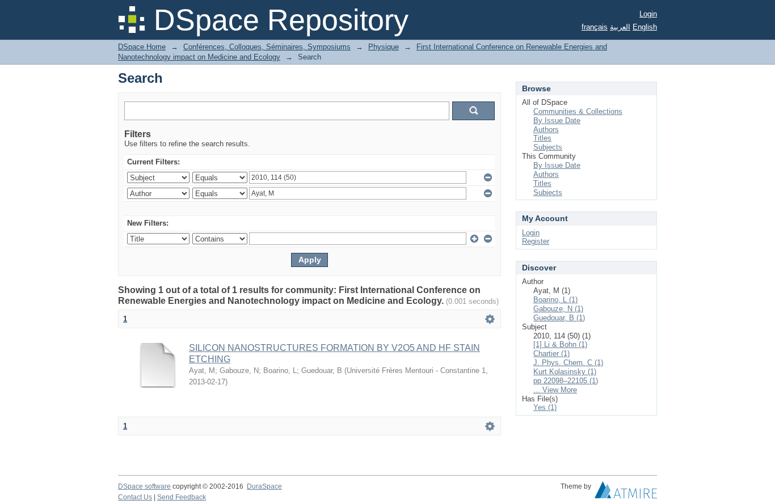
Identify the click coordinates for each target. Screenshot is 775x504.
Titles (542, 138)
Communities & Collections (577, 111)
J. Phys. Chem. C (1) (568, 362)
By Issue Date (556, 120)
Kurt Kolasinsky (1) (564, 371)
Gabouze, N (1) (558, 308)
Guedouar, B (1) (559, 318)
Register (535, 241)
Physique (383, 47)
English (645, 27)
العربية (620, 27)
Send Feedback (181, 497)
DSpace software (144, 486)
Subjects (547, 147)
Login (648, 14)
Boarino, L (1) (555, 299)
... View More (555, 390)
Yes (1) (545, 407)
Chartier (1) (551, 353)
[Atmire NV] (626, 493)
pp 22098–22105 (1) (565, 380)
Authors (546, 129)
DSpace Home (142, 47)
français (595, 27)
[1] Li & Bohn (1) (560, 344)
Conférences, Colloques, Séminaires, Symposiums (267, 47)
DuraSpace (264, 486)
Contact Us (135, 497)
